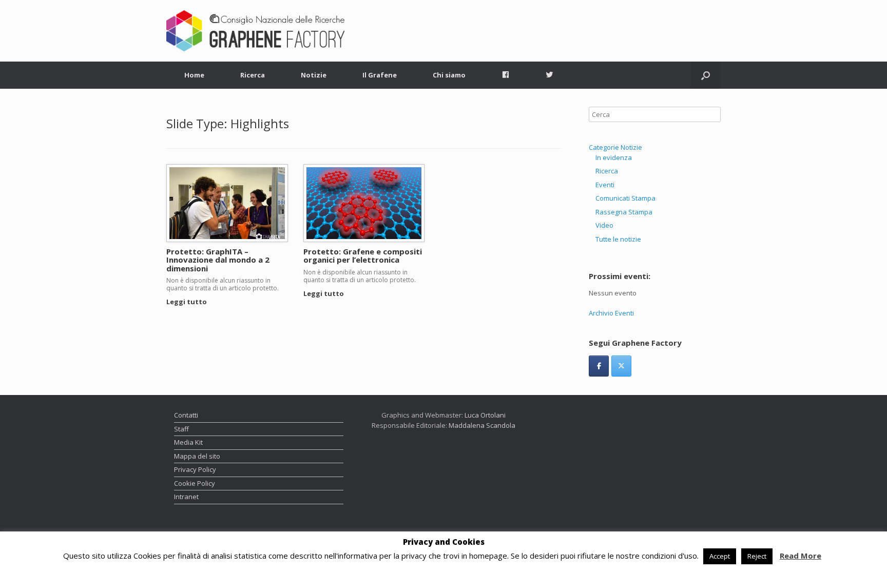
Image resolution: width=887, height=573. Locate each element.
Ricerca (252, 75)
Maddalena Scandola (482, 425)
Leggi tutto (187, 301)
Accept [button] (719, 556)
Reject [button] (756, 556)
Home (194, 75)
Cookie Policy (194, 483)
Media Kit (188, 442)
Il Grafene (379, 75)
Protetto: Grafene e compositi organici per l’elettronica (362, 255)
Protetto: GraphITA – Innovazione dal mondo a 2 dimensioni (217, 259)
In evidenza (613, 157)
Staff (181, 428)
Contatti (186, 415)
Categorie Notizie (615, 147)
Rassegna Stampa (623, 211)
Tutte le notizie (618, 239)
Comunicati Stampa (625, 198)
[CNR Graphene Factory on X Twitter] (621, 366)
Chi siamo (449, 75)
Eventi (604, 184)
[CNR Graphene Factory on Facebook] (599, 366)
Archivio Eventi (611, 313)
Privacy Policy (195, 469)
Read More (800, 556)
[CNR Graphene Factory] (255, 30)
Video (604, 225)
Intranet (186, 496)
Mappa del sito (197, 456)
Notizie (313, 75)
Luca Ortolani (485, 415)
